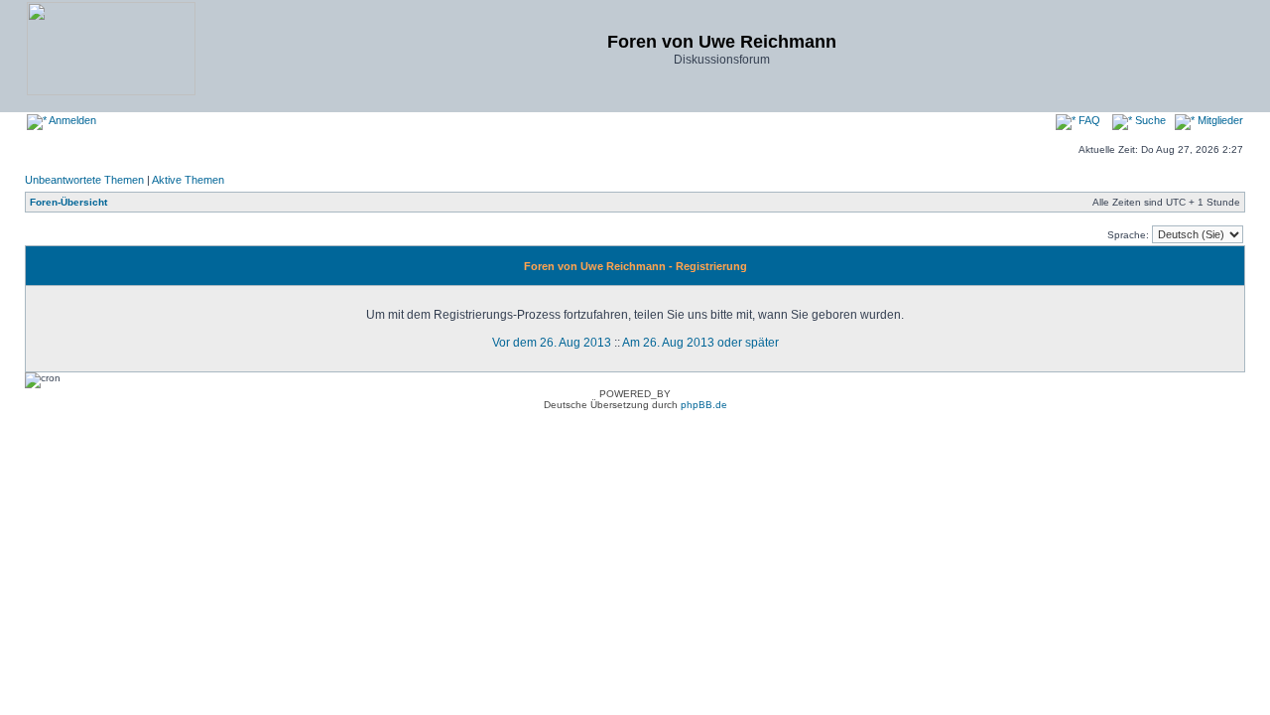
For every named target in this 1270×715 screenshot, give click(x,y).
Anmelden (71, 120)
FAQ (1088, 120)
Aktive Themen (188, 180)
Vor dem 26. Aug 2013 (551, 343)
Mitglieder (1219, 120)
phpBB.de (704, 404)
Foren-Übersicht (68, 202)
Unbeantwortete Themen (84, 180)
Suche (1149, 120)
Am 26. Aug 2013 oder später (700, 343)
